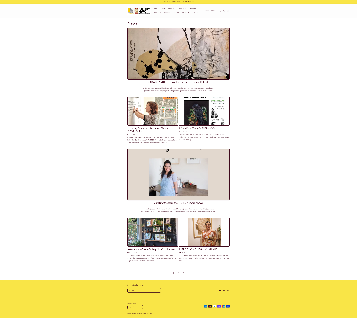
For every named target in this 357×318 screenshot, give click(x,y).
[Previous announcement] (128, 2)
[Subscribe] (159, 290)
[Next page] (183, 272)
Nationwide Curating (137, 313)
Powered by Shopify (147, 313)
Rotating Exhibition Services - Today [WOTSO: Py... (147, 130)
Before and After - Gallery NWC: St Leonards (152, 249)
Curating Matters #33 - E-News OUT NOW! (178, 203)
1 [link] (173, 272)
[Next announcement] (229, 2)
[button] (182, 9)
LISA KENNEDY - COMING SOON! (198, 128)
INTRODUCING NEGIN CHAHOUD (198, 249)
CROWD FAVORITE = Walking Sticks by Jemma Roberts (178, 82)
